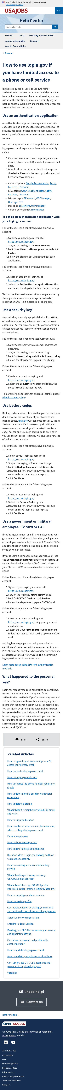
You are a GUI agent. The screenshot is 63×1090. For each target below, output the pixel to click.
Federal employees (17, 836)
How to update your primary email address (29, 956)
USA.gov (6, 1085)
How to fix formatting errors (22, 842)
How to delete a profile (19, 803)
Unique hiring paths (15, 40)
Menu (59, 10)
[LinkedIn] (6, 1043)
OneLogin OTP (15, 202)
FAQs (22, 35)
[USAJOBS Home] (30, 10)
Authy (53, 183)
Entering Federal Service (20, 923)
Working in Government (42, 35)
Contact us (34, 1002)
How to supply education (20, 820)
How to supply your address (22, 777)
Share (45, 739)
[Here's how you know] (31, 3)
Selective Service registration (23, 917)
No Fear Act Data (9, 1068)
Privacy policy (8, 1072)
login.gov (23, 420)
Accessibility (7, 1055)
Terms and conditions (11, 1080)
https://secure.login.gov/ (21, 241)
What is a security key (13, 397)
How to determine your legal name (25, 848)
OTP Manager (43, 198)
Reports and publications (13, 1076)
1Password (23, 187)
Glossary (35, 40)
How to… (10, 35)
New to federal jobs (15, 46)
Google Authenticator (37, 183)
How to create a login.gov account (25, 771)
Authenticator (36, 209)
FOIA (4, 1059)
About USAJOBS (9, 1050)
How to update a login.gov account (25, 950)
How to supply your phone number (25, 895)
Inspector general (10, 1063)
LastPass (12, 187)
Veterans (12, 972)
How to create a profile (19, 901)
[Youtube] (13, 1043)
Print (23, 739)
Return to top (9, 1014)
